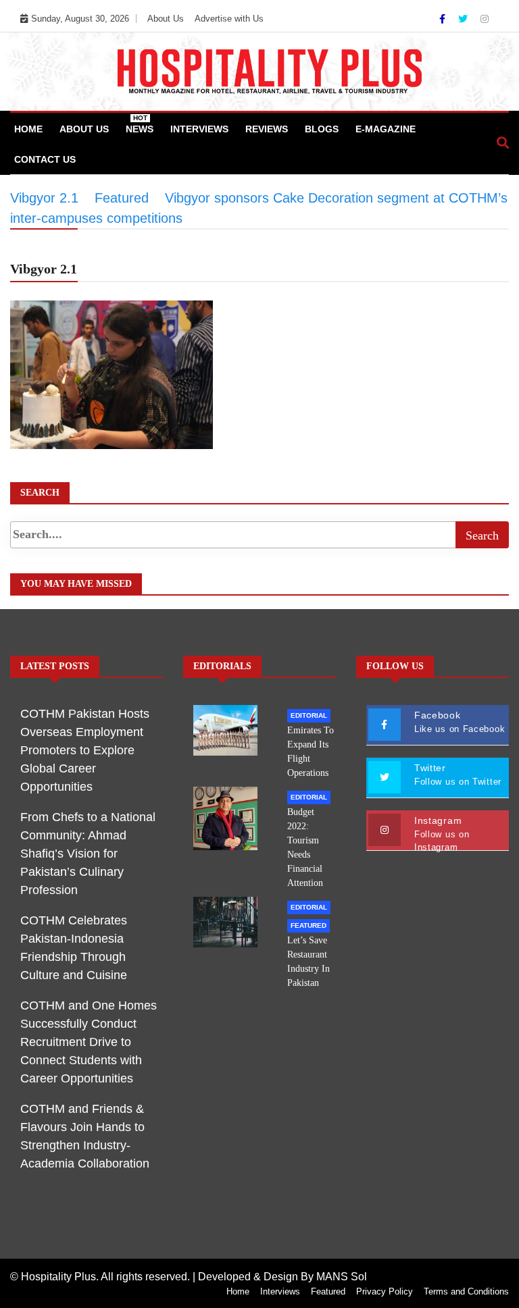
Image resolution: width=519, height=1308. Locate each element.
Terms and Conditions (466, 1291)
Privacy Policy (384, 1291)
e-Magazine (385, 129)
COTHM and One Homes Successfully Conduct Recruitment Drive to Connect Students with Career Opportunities (88, 1042)
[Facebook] (443, 19)
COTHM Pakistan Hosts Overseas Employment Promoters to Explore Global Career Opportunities (84, 750)
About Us (165, 19)
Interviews (199, 129)
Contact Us (45, 159)
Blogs (322, 129)
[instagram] (484, 19)
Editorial (309, 715)
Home (28, 129)
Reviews (266, 129)
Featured (308, 925)
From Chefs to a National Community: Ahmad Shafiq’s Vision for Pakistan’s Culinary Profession (87, 853)
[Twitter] (464, 19)
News (139, 124)
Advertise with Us (229, 19)
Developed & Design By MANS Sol (282, 1276)
